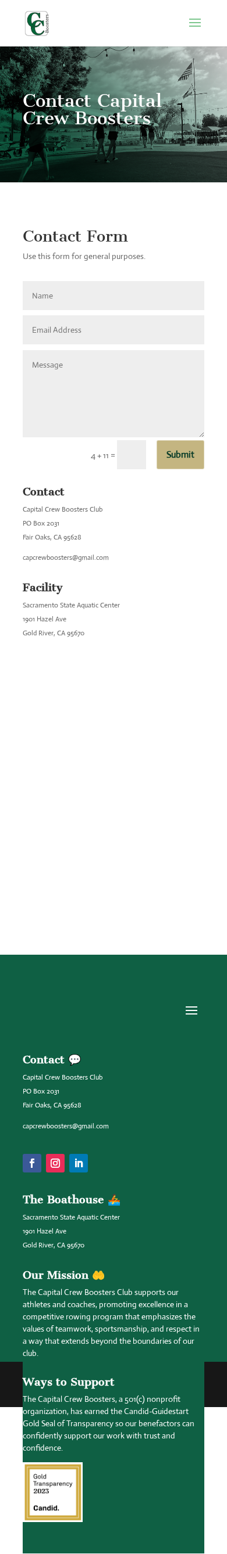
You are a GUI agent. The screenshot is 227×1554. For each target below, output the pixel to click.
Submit (180, 454)
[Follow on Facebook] (32, 1163)
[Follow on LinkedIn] (78, 1163)
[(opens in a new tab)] (82, 746)
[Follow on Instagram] (55, 1163)
